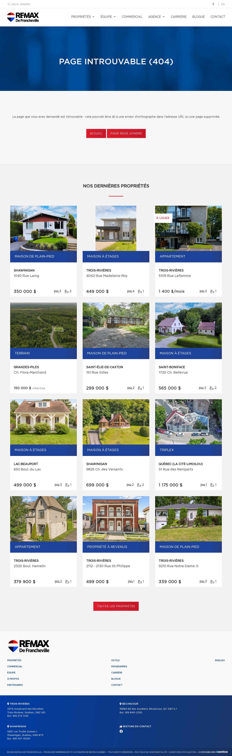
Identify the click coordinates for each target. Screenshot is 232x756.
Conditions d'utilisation (182, 752)
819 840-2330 (133, 712)
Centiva (222, 752)
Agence (154, 16)
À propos (13, 679)
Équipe (106, 16)
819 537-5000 (21, 739)
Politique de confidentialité (151, 752)
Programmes (119, 666)
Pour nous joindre (126, 133)
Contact (218, 16)
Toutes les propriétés (116, 606)
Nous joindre (21, 4)
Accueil (96, 133)
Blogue (198, 16)
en (223, 4)
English (220, 660)
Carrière (179, 16)
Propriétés (81, 16)
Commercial (132, 16)
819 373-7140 (20, 716)
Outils (115, 660)
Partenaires (15, 685)
